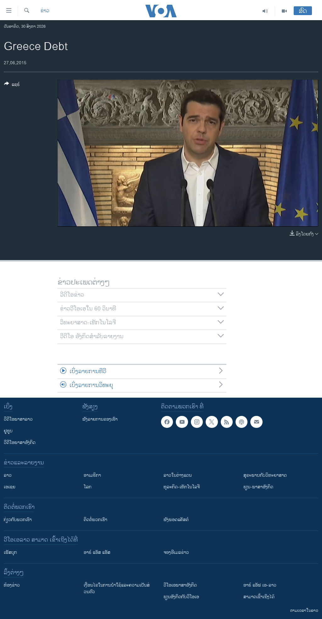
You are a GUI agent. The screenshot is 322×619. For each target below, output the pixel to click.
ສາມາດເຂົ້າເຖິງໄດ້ (259, 596)
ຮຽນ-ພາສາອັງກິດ (258, 487)
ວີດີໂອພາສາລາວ (18, 419)
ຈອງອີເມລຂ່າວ (176, 552)
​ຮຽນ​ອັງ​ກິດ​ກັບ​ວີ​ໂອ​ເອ (181, 596)
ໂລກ (88, 487)
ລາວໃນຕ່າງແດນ (178, 475)
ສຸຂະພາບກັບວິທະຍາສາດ (265, 475)
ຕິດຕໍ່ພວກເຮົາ (95, 519)
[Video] (284, 11)
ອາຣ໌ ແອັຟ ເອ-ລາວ (259, 585)
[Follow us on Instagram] (197, 422)
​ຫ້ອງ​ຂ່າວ (12, 585)
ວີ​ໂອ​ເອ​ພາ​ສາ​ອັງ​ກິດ (180, 585)
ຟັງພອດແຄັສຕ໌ (176, 519)
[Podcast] (241, 422)
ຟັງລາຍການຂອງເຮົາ (100, 419)
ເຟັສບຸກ (10, 552)
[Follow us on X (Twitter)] (212, 422)
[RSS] (227, 422)
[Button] (12, 85)
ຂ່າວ (45, 11)
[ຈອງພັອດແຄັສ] (256, 422)
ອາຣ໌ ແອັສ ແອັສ (97, 552)
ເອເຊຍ (9, 487)
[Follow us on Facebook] (167, 422)
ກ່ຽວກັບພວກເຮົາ (18, 519)
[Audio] (265, 11)
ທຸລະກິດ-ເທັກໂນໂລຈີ (182, 487)
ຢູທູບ (8, 431)
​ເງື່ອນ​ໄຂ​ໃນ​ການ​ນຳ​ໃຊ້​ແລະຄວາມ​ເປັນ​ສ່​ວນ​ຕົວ (117, 588)
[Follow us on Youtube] (182, 422)
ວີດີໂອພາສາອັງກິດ (20, 442)
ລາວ (8, 475)
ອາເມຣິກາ (92, 475)
